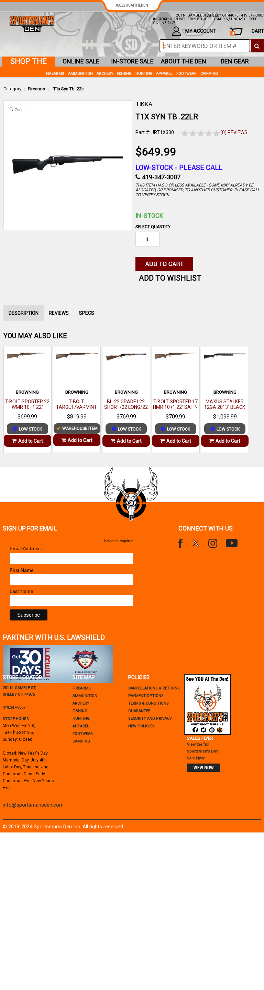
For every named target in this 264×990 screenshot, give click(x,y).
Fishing (124, 73)
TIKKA (143, 104)
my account (200, 31)
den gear (235, 61)
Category (12, 88)
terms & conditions (148, 703)
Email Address (27, 548)
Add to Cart (30, 441)
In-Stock (149, 215)
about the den (183, 61)
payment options (146, 696)
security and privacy (150, 718)
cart (248, 32)
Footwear (186, 73)
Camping (209, 73)
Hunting (144, 73)
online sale (81, 61)
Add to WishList (170, 278)
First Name (22, 570)
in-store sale (132, 61)
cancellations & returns (154, 688)
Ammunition (80, 73)
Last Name (21, 591)
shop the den (28, 62)
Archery (105, 73)
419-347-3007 (161, 177)
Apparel (164, 73)
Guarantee (139, 711)
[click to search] (257, 45)
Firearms (36, 88)
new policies (141, 726)
